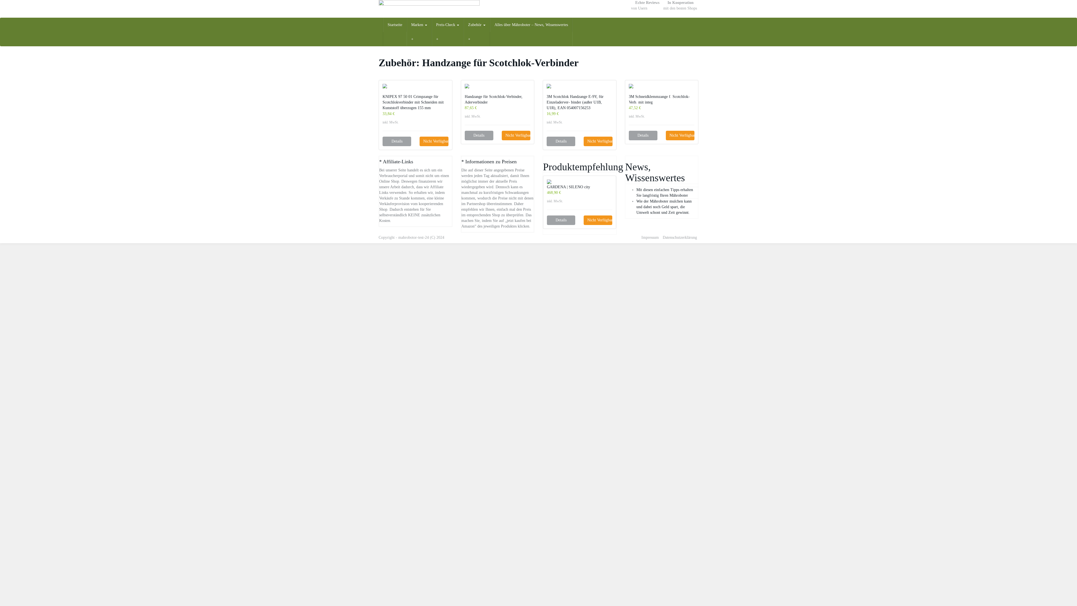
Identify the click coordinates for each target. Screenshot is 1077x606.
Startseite (395, 25)
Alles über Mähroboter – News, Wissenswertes (531, 25)
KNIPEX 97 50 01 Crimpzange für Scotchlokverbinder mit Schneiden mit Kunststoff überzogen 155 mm (413, 102)
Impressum (650, 237)
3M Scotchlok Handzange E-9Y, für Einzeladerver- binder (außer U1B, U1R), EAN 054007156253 (575, 102)
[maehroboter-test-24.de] (429, 9)
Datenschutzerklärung (680, 237)
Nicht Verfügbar (435, 141)
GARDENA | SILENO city (568, 187)
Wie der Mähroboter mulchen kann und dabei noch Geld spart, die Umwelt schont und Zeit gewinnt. (664, 207)
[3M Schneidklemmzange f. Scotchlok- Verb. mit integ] (662, 86)
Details (397, 141)
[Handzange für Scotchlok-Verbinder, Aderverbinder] (498, 86)
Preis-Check (446, 25)
